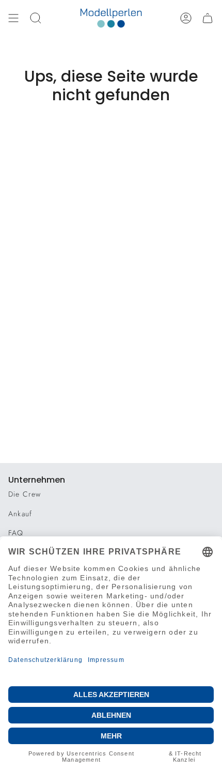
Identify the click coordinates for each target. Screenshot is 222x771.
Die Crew (24, 494)
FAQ (16, 533)
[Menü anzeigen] (13, 18)
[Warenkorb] (207, 18)
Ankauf (20, 513)
